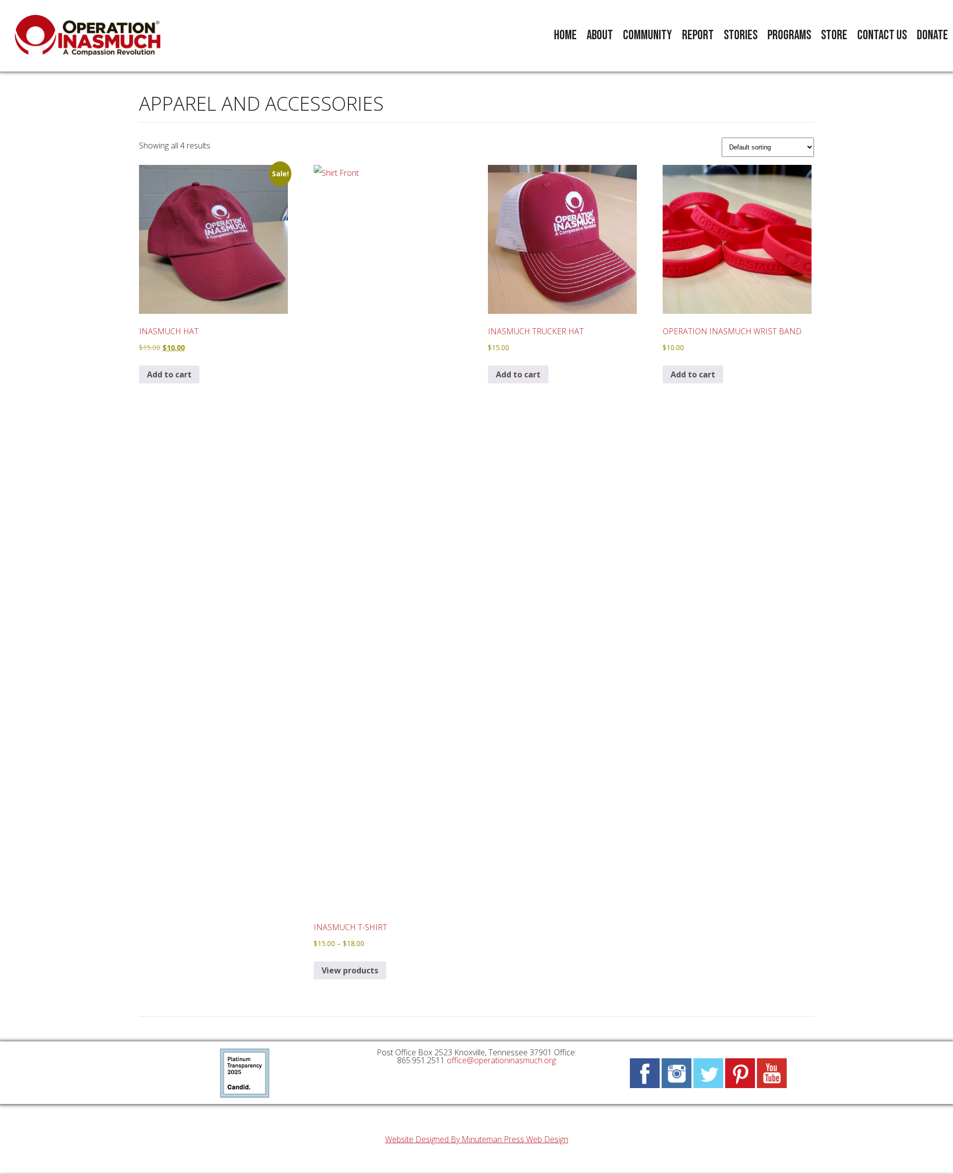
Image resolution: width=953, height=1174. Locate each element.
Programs (789, 35)
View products (350, 970)
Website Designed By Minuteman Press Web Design (476, 1139)
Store (834, 35)
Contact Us (882, 35)
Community (647, 35)
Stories (740, 35)
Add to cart (169, 374)
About (600, 35)
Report (698, 35)
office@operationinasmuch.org (501, 1060)
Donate (932, 35)
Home (565, 35)
